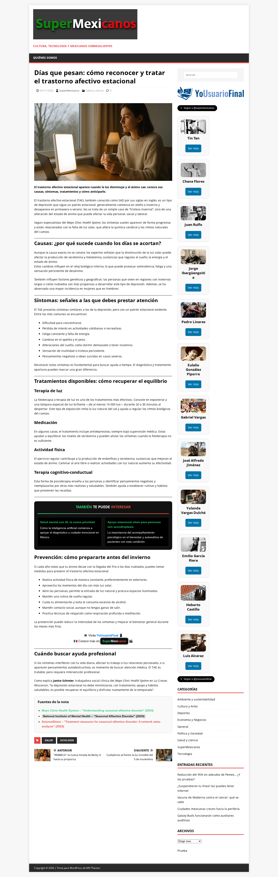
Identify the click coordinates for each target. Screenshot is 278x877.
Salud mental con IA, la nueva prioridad (67, 522)
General (182, 727)
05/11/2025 (46, 90)
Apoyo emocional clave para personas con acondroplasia (134, 524)
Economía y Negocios (191, 720)
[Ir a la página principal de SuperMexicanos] (85, 37)
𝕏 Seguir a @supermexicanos (197, 108)
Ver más (193, 148)
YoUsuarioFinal (107, 635)
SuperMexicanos (69, 90)
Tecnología (184, 754)
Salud (49, 740)
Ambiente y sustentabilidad (196, 699)
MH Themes (93, 868)
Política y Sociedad (190, 733)
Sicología (67, 740)
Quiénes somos (45, 58)
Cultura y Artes (187, 706)
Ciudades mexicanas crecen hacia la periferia (208, 809)
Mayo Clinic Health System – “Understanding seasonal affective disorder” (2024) (98, 710)
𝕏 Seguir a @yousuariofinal (196, 679)
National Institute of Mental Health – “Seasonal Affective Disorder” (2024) (93, 716)
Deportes (183, 713)
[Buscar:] (211, 75)
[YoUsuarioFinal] (210, 97)
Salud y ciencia (95, 90)
